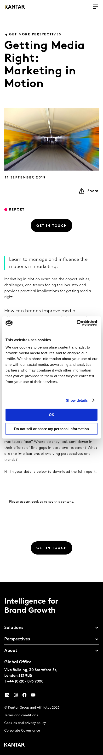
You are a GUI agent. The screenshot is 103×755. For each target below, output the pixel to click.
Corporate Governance (22, 731)
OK (51, 415)
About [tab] (10, 651)
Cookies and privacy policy (25, 723)
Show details (77, 400)
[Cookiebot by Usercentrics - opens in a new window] (76, 323)
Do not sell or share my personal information (51, 429)
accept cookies (31, 502)
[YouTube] (7, 696)
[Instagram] (16, 696)
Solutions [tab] (13, 628)
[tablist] (51, 668)
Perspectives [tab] (17, 639)
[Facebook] (24, 696)
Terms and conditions (21, 715)
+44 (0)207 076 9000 (25, 681)
